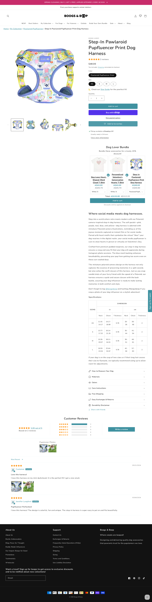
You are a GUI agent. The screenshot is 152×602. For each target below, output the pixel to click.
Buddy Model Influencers (15, 547)
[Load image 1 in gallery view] (17, 125)
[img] (16, 466)
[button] (8, 16)
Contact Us (57, 535)
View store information (100, 138)
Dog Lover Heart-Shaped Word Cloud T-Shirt (99, 180)
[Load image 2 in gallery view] (31, 125)
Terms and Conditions (61, 559)
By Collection (16, 29)
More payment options (113, 118)
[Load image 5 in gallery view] (71, 125)
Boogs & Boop (78, 597)
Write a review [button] (121, 429)
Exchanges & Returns (61, 539)
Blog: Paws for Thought (15, 543)
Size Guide (105, 89)
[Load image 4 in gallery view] (58, 125)
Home (6, 29)
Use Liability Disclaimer (62, 563)
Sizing (55, 555)
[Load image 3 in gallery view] (44, 125)
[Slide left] (8, 124)
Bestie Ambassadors (14, 539)
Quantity (92, 94)
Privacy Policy (58, 547)
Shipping (101, 67)
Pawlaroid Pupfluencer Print (102, 75)
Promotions (10, 555)
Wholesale (10, 563)
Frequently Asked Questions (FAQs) (67, 543)
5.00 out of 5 (36, 428)
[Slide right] (80, 124)
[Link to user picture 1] (16, 486)
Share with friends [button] (98, 410)
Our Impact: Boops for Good (16, 551)
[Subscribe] (43, 578)
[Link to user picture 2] (28, 486)
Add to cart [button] (117, 200)
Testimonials (10, 559)
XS (92, 84)
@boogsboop (111, 289)
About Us (9, 535)
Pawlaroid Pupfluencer (33, 29)
